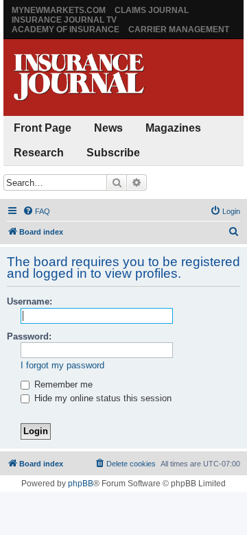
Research (39, 152)
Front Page (42, 128)
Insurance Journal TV (64, 20)
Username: (29, 301)
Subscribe (113, 152)
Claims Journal (152, 10)
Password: (29, 336)
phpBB (80, 483)
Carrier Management (178, 29)
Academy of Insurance (65, 29)
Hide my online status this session (102, 398)
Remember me (62, 384)
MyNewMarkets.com (59, 10)
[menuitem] (36, 211)
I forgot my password (62, 365)
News (108, 128)
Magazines (173, 128)
